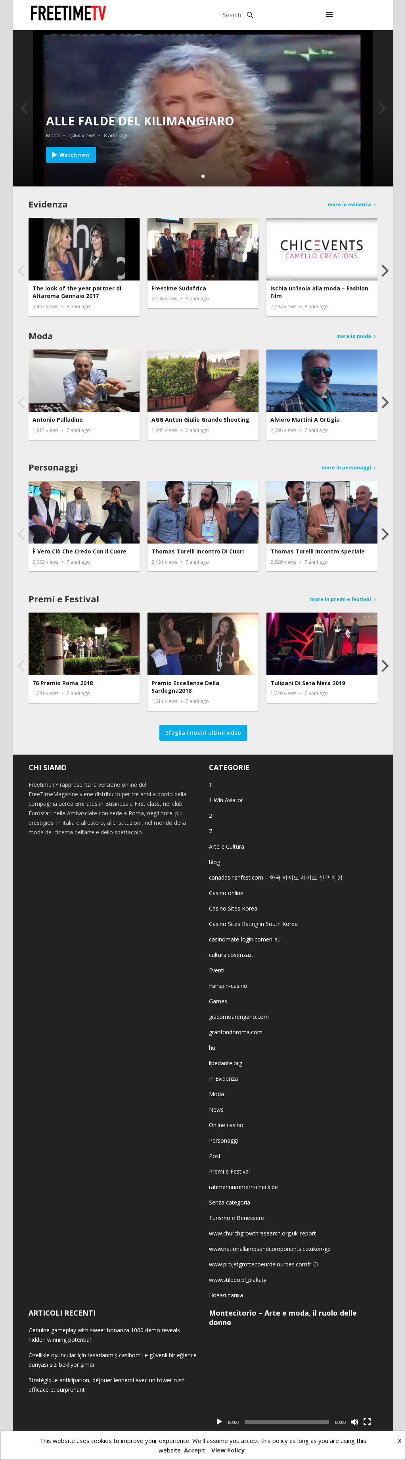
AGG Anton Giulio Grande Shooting (200, 419)
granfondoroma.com (235, 1032)
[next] (380, 108)
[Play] (219, 1422)
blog (214, 862)
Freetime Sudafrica (178, 288)
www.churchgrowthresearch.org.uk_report (262, 1233)
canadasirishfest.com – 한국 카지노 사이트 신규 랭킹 (276, 877)
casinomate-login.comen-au (245, 939)
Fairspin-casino (228, 985)
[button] (329, 15)
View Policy (228, 1450)
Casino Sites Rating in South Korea (253, 924)
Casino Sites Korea (233, 908)
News (216, 1109)
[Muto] (354, 1422)
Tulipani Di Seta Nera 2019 (307, 683)
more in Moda (353, 336)
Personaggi (53, 467)
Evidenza (48, 204)
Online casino (226, 1125)
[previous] (25, 108)
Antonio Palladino (58, 419)
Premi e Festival (64, 599)
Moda (53, 135)
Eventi (216, 970)
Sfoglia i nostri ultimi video (203, 732)
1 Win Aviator (226, 800)
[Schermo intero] (367, 1422)
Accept (194, 1450)
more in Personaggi (346, 467)
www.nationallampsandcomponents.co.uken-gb (270, 1249)
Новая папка (226, 1295)
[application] (293, 1382)
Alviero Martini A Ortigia (305, 419)
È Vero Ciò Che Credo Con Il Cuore (79, 551)
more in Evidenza (349, 204)
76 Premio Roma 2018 (63, 683)
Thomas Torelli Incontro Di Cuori (197, 551)
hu (212, 1047)
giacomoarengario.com (239, 1016)
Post (215, 1156)
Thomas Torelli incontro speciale (317, 551)
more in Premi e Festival (340, 599)
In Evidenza (223, 1078)
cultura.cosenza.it (231, 955)
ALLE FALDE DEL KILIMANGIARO (140, 121)
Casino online (226, 893)
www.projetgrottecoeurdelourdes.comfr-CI (263, 1264)
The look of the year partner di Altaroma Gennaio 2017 (77, 292)
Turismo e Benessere (236, 1218)
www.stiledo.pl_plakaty (237, 1279)
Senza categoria (229, 1202)
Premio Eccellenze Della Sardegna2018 (185, 687)
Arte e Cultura (226, 846)
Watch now (74, 154)
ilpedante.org (225, 1063)
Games (218, 1001)
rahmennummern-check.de (243, 1187)
